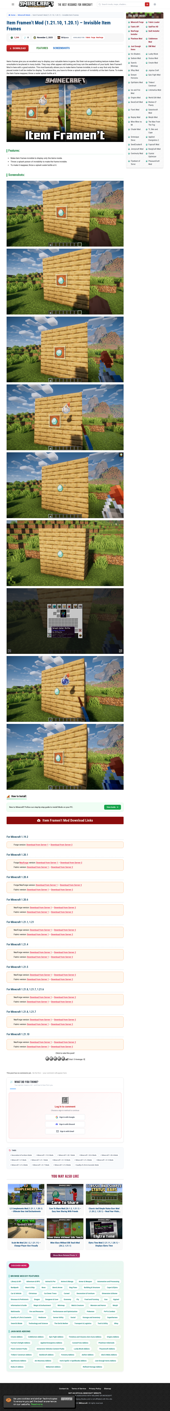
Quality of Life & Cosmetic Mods (87, 1165)
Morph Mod (153, 117)
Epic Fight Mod (154, 75)
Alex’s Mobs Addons (109, 1355)
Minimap (61, 1305)
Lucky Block (153, 54)
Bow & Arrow (57, 1287)
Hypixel (116, 1299)
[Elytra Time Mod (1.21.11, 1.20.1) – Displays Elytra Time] (104, 1228)
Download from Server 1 (37, 845)
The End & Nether (61, 1323)
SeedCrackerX (136, 144)
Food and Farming (92, 1299)
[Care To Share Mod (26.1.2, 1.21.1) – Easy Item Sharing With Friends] (65, 1194)
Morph (115, 1305)
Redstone (42, 1317)
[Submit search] (147, 4)
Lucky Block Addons (82, 1349)
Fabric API (135, 27)
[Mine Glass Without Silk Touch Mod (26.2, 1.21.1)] (65, 1228)
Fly (78, 1299)
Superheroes (112, 1317)
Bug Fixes (73, 1287)
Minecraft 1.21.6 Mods (20, 1165)
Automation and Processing (108, 1281)
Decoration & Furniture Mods (22, 1155)
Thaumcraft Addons (107, 1349)
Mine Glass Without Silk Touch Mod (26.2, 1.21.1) (65, 1244)
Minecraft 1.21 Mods (19, 1160)
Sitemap (107, 1388)
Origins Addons (113, 1337)
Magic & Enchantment (42, 1305)
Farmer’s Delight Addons (20, 1343)
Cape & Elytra (112, 1287)
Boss (44, 1287)
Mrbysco (65, 37)
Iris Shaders (135, 54)
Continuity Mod (137, 153)
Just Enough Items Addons (105, 1361)
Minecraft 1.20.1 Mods (67, 1155)
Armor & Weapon (85, 1281)
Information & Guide (19, 1305)
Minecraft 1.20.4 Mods (88, 1155)
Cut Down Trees (50, 1293)
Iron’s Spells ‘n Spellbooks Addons (73, 1361)
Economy (67, 1299)
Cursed (66, 1293)
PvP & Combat (109, 1311)
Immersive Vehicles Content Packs (50, 1349)
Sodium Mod (136, 58)
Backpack (14, 1287)
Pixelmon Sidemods (106, 1343)
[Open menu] (13, 4)
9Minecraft (83, 1403)
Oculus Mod (153, 58)
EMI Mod (151, 46)
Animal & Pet (50, 1281)
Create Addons (17, 1337)
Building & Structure (92, 1287)
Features (42, 48)
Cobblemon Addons (36, 1337)
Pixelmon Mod (136, 38)
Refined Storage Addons (92, 1367)
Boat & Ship (30, 1287)
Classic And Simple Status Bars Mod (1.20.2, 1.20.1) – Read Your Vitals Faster (104, 1210)
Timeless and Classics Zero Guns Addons (85, 1337)
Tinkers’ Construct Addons (21, 1355)
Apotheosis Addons (18, 1361)
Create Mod (153, 63)
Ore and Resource (36, 1311)
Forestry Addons (67, 1355)
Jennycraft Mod (137, 149)
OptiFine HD (153, 27)
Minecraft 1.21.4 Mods (84, 1160)
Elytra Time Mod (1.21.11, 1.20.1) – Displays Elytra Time (104, 1244)
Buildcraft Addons (46, 1355)
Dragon (37, 1299)
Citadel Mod (136, 129)
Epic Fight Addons (56, 1337)
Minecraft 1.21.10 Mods (61, 1160)
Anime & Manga (67, 1281)
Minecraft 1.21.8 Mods (63, 1165)
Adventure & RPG (33, 1281)
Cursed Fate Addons (80, 1343)
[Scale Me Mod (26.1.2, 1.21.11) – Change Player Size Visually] (26, 1228)
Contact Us (64, 1388)
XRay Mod (135, 70)
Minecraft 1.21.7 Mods (41, 1165)
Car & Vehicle (16, 1293)
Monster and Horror (98, 1305)
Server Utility (58, 1317)
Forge (93, 37)
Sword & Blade (16, 1323)
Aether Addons (87, 1355)
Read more (37, 1404)
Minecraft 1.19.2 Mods (45, 1155)
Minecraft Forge (137, 22)
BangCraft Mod (154, 149)
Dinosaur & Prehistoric (19, 1299)
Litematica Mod (154, 90)
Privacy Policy (95, 1388)
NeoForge (99, 37)
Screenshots (61, 48)
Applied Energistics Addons (51, 1343)
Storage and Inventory (91, 1317)
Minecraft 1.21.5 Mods (105, 1160)
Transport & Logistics (82, 1323)
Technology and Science (38, 1323)
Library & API (16, 1281)
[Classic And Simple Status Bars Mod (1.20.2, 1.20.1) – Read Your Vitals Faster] (104, 1194)
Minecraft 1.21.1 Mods (40, 1160)
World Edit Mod (154, 97)
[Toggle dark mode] (154, 4)
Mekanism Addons (53, 1367)
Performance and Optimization (65, 1311)
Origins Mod (136, 97)
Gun (106, 1299)
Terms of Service (79, 1388)
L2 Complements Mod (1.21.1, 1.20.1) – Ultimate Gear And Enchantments (26, 1210)
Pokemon (90, 1311)
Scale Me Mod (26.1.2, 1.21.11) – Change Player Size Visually (26, 1244)
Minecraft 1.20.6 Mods (110, 1155)
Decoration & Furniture (86, 1293)
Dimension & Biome (109, 1293)
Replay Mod (135, 117)
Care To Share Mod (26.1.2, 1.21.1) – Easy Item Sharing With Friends (65, 1210)
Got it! (67, 1399)
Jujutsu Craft (153, 70)
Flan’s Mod (135, 109)
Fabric (88, 37)
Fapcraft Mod (153, 144)
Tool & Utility (103, 1323)
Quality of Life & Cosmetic (21, 1317)
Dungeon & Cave (51, 1299)
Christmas (33, 1293)
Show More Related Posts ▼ (65, 1255)
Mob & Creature (77, 1305)
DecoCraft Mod (137, 102)
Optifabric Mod (137, 82)
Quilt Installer (153, 31)
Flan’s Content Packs (19, 1349)
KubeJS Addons (17, 1367)
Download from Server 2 (61, 845)
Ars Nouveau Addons (43, 1361)
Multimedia (15, 1311)
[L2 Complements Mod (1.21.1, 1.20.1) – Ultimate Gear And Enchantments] (26, 1194)
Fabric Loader (154, 22)
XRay (116, 1323)
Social (73, 1317)
